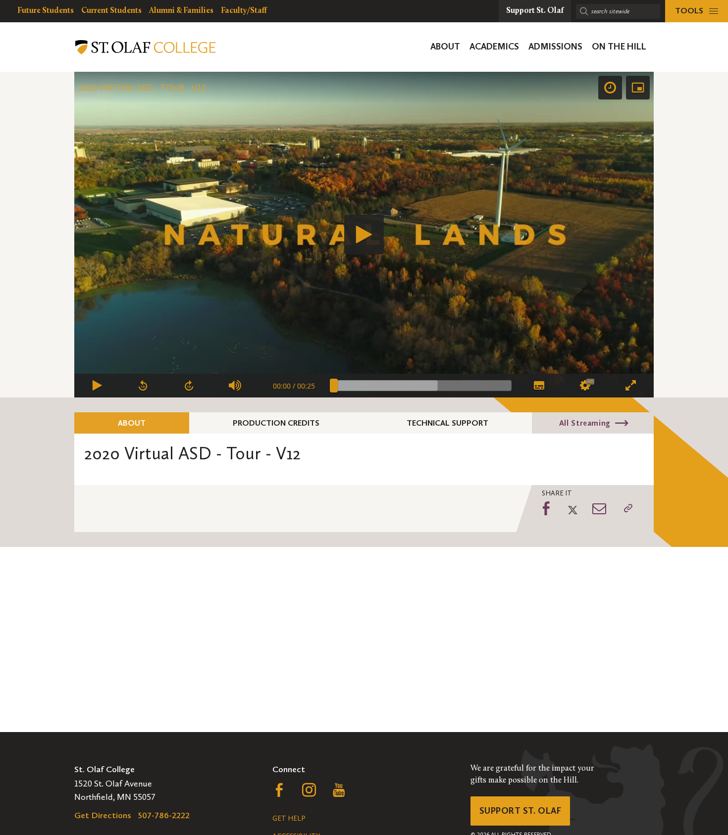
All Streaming (585, 423)
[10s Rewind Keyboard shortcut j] (143, 385)
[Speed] (610, 87)
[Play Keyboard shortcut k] (97, 385)
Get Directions (102, 815)
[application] (364, 234)
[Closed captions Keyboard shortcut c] (539, 385)
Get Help (288, 818)
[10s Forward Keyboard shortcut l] (189, 385)
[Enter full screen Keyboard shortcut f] (631, 385)
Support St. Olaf (520, 810)
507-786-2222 (164, 815)
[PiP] (638, 87)
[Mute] (235, 385)
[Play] (364, 234)
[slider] (423, 385)
